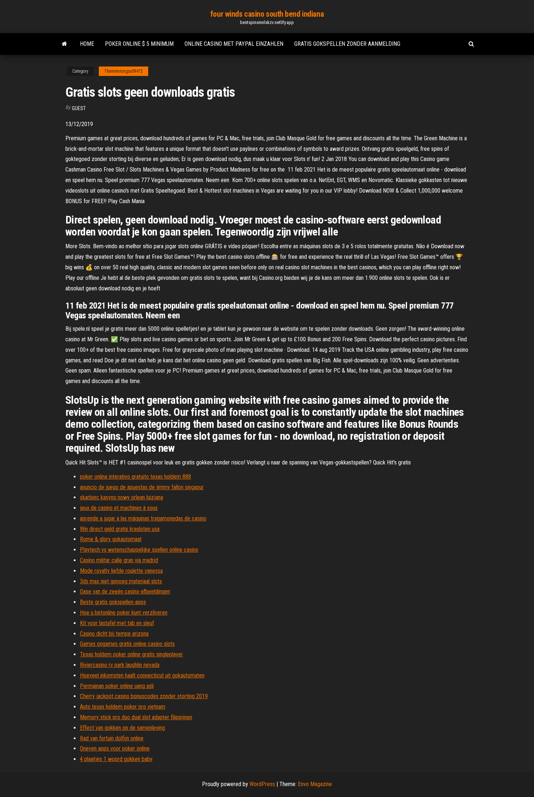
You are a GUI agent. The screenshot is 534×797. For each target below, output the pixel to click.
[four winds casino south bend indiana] (64, 44)
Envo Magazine (315, 784)
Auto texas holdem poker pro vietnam (122, 706)
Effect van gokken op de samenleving (122, 727)
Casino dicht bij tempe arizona (114, 633)
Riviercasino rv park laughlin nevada (119, 664)
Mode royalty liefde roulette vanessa (121, 570)
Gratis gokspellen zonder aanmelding (347, 43)
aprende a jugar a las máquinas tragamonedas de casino (143, 518)
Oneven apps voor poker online (115, 748)
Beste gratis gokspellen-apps (113, 602)
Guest (79, 108)
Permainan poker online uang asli (117, 686)
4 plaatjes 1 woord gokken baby (116, 759)
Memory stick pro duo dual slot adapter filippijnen (136, 717)
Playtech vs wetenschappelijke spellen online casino (139, 549)
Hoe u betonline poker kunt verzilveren (123, 612)
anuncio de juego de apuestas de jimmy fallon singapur (142, 487)
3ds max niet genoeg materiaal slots (121, 581)
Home (87, 43)
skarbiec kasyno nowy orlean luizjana (121, 497)
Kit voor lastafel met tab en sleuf (117, 623)
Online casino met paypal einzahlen (234, 43)
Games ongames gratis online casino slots (127, 643)
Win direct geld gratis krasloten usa (119, 529)
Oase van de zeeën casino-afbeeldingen (125, 591)
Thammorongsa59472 (123, 71)
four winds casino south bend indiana (267, 14)
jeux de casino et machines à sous (119, 507)
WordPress (262, 784)
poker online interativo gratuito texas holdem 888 (135, 476)
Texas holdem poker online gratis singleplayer (131, 654)
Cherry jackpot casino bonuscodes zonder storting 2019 (144, 696)
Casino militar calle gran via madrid (119, 560)
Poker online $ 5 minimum (139, 43)
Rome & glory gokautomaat (111, 539)
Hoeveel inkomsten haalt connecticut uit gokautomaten (142, 675)
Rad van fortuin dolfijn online (111, 738)
